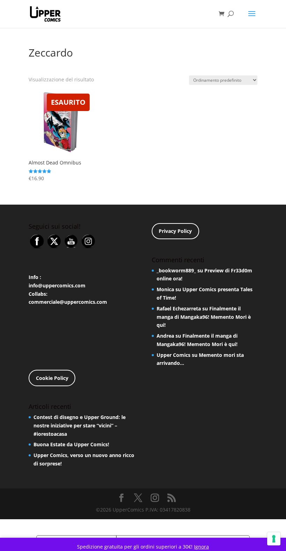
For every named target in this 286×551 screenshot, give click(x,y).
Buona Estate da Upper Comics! (71, 444)
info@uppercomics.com (57, 285)
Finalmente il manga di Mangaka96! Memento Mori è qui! (204, 317)
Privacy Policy (175, 231)
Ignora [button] (201, 546)
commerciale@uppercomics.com (68, 302)
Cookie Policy (52, 378)
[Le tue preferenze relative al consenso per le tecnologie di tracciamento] (273, 538)
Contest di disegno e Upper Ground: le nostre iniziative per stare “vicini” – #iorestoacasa (79, 425)
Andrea (165, 335)
